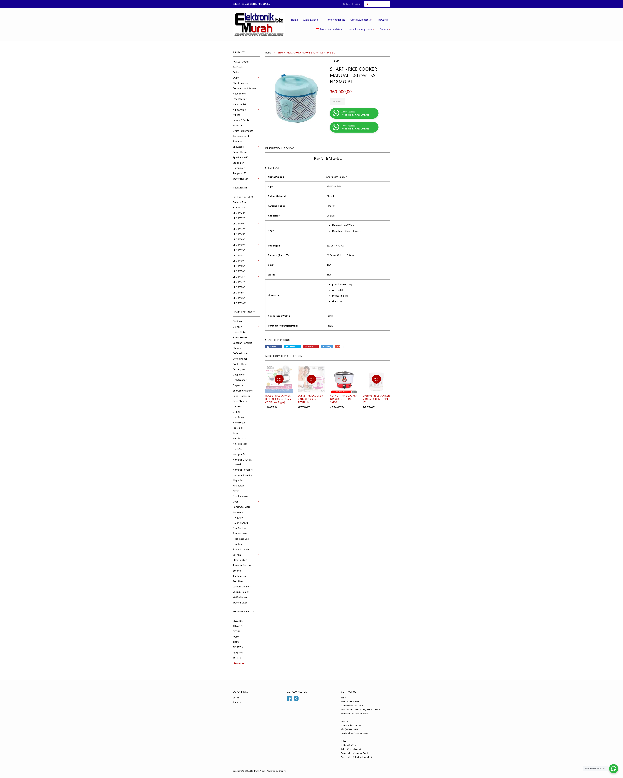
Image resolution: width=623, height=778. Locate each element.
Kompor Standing (243, 475)
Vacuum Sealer (241, 591)
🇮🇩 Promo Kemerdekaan (329, 29)
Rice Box (237, 544)
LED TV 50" (239, 244)
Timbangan (239, 576)
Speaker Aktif (240, 157)
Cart (348, 4)
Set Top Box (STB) (243, 197)
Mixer (236, 490)
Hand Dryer (239, 422)
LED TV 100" (239, 303)
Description (273, 148)
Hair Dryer (238, 417)
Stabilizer (238, 162)
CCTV (236, 77)
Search (236, 697)
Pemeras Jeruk (241, 136)
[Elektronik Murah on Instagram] (296, 699)
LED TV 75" (239, 276)
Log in (357, 3)
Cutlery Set (239, 369)
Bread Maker (240, 332)
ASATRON (238, 652)
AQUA (236, 636)
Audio (236, 72)
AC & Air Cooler (241, 61)
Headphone (239, 93)
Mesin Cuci (238, 125)
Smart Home (240, 152)
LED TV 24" (239, 212)
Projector (238, 141)
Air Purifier (239, 67)
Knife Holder (240, 443)
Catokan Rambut (242, 342)
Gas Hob (237, 406)
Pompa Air (238, 168)
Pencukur (238, 512)
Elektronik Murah (258, 771)
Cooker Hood (240, 364)
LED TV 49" (239, 239)
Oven (235, 501)
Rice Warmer (240, 533)
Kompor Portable (243, 469)
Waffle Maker (240, 597)
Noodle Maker (240, 496)
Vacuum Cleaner (241, 586)
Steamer (237, 570)
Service (384, 29)
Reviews (289, 148)
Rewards (383, 19)
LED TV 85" (239, 292)
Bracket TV (239, 207)
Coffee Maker (240, 358)
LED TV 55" (239, 250)
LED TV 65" (239, 266)
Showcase (238, 146)
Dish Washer (239, 379)
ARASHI (237, 642)
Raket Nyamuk (241, 522)
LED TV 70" (239, 271)
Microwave (238, 485)
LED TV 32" (239, 218)
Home (294, 19)
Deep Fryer (239, 374)
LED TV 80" (239, 287)
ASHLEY (237, 658)
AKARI (236, 631)
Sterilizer (238, 581)
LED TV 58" (239, 255)
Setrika (237, 554)
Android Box (239, 202)
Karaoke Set (239, 104)
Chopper (237, 348)
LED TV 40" (239, 223)
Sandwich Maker (241, 549)
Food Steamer (240, 401)
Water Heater (240, 178)
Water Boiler (240, 602)
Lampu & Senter (241, 120)
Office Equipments (360, 19)
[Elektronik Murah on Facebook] (289, 699)
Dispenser (238, 385)
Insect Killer (239, 98)
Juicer (236, 433)
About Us (237, 702)
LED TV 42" (239, 228)
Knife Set (238, 449)
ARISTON (238, 647)
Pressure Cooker (242, 565)
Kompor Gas (240, 454)
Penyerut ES (239, 173)
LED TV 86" (239, 297)
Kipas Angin (239, 109)
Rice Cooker (239, 528)
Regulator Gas (241, 538)
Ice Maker (238, 427)
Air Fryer (237, 321)
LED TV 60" (239, 260)
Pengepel (238, 517)
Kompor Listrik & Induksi (242, 462)
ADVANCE (238, 626)
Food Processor (241, 396)
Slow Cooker (240, 560)
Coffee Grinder (241, 353)
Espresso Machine (243, 390)
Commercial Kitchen (244, 88)
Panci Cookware (241, 506)
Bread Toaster (241, 337)
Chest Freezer (240, 83)
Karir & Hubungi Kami (361, 29)
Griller (236, 411)
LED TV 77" (239, 281)
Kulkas (236, 114)
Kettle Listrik (240, 438)
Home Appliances (335, 19)
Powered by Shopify (276, 771)
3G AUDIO (238, 620)
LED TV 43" (239, 234)
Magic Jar (238, 480)
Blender (237, 326)
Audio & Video (310, 19)
